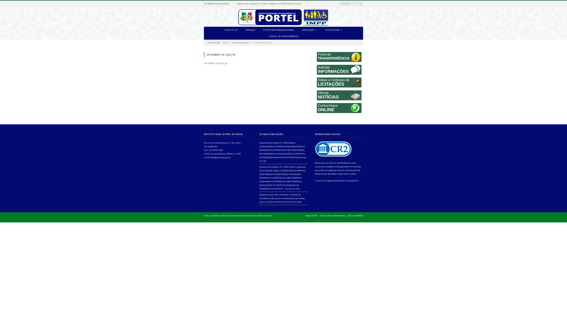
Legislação (308, 30)
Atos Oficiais (332, 30)
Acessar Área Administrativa (332, 215)
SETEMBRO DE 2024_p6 (214, 63)
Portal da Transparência (283, 36)
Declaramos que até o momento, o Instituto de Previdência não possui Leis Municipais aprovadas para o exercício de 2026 (282, 198)
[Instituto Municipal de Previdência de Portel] (283, 17)
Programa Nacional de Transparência (342, 180)
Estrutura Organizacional (278, 30)
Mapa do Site (312, 215)
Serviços (250, 30)
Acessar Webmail (355, 215)
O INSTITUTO (231, 30)
